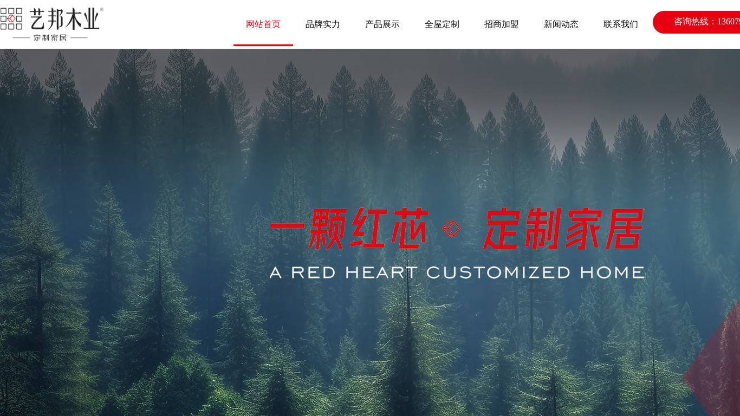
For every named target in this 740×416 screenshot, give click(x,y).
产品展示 (382, 24)
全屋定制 (442, 24)
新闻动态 (561, 24)
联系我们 (620, 24)
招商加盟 (501, 24)
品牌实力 (323, 24)
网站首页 (263, 24)
